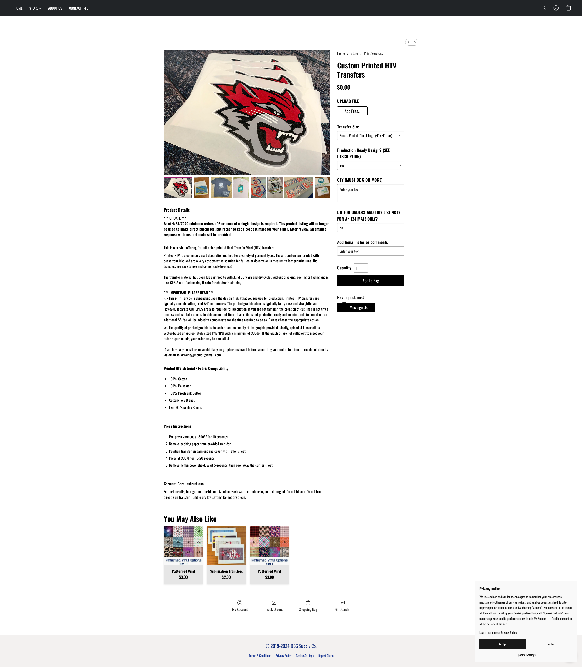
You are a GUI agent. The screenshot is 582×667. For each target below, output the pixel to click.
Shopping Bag (308, 609)
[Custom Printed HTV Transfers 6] (298, 187)
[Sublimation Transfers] (226, 545)
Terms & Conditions (260, 655)
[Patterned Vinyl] (183, 545)
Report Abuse (326, 655)
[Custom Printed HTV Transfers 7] (322, 187)
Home (341, 53)
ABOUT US (55, 8)
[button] (544, 8)
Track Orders (274, 609)
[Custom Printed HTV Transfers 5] (275, 187)
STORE (34, 8)
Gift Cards (342, 609)
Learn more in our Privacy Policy (498, 632)
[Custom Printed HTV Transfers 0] (178, 187)
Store (354, 53)
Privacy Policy (283, 655)
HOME (18, 8)
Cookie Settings (305, 655)
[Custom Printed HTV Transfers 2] (221, 187)
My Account (240, 609)
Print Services (373, 53)
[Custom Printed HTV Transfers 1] (201, 187)
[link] (526, 653)
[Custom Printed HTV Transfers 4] (258, 187)
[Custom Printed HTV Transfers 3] (241, 187)
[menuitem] (408, 42)
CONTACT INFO (79, 8)
